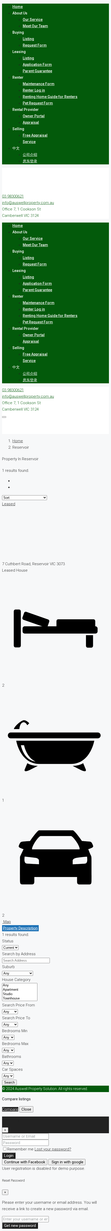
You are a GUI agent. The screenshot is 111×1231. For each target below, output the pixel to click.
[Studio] (19, 994)
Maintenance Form (38, 84)
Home (17, 7)
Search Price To (16, 1018)
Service (29, 142)
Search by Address (19, 954)
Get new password (20, 1225)
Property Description (20, 928)
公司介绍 (30, 155)
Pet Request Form (38, 103)
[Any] (19, 985)
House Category (16, 979)
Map (6, 921)
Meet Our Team (35, 26)
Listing (28, 39)
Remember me (21, 1149)
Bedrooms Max (15, 1043)
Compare (10, 1109)
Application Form (37, 65)
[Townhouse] (19, 998)
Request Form (35, 45)
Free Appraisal (35, 135)
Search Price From (18, 1005)
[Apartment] (19, 990)
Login (8, 1155)
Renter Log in (34, 90)
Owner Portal (34, 116)
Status (7, 941)
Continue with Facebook (24, 1162)
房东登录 (30, 161)
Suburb (8, 966)
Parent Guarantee (37, 71)
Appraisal (31, 122)
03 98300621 (13, 196)
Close (26, 1109)
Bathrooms (11, 1056)
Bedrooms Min (14, 1031)
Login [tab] (17, 1119)
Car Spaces (12, 1069)
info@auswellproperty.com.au (28, 202)
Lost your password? (53, 1149)
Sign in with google (67, 1162)
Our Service (33, 19)
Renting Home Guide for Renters (50, 97)
